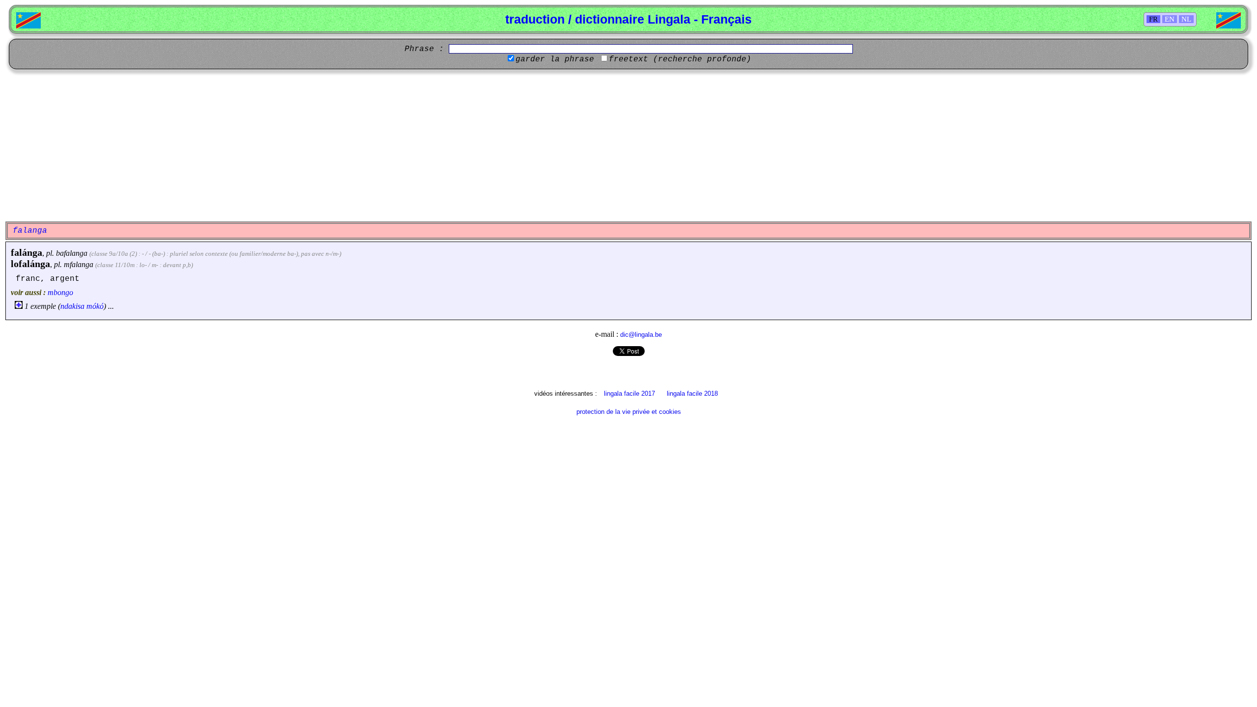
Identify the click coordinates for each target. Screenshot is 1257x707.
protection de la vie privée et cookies (628, 411)
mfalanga (78, 264)
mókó (95, 306)
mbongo (60, 292)
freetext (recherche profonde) (680, 59)
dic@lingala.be (641, 334)
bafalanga (71, 253)
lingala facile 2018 (692, 393)
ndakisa (72, 306)
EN (1170, 19)
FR (1153, 19)
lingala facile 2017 (629, 393)
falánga (26, 252)
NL (1186, 19)
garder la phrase (555, 59)
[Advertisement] (628, 145)
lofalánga (30, 263)
